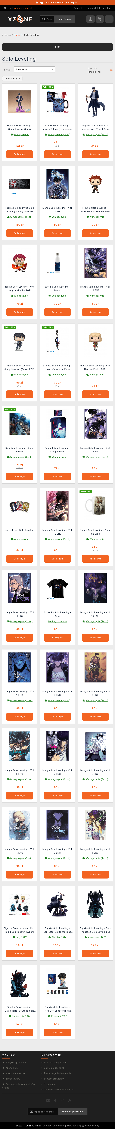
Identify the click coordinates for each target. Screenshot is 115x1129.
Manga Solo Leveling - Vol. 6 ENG (95, 772)
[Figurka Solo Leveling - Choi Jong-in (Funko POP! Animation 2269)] (19, 262)
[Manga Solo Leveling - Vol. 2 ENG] (19, 746)
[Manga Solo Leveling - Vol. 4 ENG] (95, 667)
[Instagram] (62, 1100)
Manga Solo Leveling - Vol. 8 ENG (57, 693)
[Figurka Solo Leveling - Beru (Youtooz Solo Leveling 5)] (95, 904)
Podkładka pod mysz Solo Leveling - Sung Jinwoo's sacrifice (19, 210)
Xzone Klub (105, 8)
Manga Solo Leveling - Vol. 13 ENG (95, 450)
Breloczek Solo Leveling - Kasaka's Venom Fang (57, 367)
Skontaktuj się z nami (55, 1062)
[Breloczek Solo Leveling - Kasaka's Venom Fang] (57, 341)
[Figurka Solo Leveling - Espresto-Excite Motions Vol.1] (57, 904)
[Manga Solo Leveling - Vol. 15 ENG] (57, 183)
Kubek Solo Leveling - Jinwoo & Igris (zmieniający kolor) (57, 127)
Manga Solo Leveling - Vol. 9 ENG (20, 693)
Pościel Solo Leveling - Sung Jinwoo (57, 450)
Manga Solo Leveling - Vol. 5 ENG (20, 851)
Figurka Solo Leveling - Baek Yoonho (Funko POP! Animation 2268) (95, 210)
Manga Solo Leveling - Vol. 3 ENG (57, 851)
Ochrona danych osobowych (59, 1089)
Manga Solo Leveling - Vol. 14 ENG (95, 288)
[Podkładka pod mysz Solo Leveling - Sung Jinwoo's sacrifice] (19, 183)
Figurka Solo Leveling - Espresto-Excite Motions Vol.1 (57, 930)
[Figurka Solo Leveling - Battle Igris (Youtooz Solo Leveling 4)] (19, 983)
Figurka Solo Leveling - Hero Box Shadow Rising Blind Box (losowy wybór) (57, 1009)
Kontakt (78, 8)
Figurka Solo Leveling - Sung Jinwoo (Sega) (19, 127)
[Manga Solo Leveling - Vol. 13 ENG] (95, 424)
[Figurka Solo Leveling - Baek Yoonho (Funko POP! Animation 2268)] (95, 183)
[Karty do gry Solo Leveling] (19, 506)
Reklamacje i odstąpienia (57, 1073)
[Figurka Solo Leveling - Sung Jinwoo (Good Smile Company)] (95, 101)
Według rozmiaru (57, 621)
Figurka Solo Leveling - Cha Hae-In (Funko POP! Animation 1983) (95, 367)
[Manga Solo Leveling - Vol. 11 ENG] (19, 588)
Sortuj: (7, 70)
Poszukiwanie (64, 19)
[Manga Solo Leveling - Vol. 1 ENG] (95, 825)
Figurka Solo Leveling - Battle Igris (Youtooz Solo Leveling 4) (19, 1009)
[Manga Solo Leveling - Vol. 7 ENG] (57, 746)
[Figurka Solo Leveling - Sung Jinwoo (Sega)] (19, 101)
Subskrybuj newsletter (73, 1111)
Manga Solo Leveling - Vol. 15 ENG (57, 210)
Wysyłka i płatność (16, 1062)
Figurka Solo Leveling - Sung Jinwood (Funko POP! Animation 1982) (19, 367)
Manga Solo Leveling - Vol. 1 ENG (95, 851)
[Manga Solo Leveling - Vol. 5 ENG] (19, 825)
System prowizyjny (54, 1079)
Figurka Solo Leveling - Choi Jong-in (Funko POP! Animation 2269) (19, 288)
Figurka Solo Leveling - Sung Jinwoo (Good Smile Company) (95, 127)
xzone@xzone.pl (19, 8)
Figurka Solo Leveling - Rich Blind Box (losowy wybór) (19, 930)
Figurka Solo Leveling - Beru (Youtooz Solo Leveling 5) (95, 930)
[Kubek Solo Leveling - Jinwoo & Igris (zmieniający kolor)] (57, 101)
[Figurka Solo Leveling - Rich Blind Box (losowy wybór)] (19, 904)
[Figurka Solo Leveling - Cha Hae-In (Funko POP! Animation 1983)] (95, 341)
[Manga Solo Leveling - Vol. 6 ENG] (95, 746)
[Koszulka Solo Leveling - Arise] (57, 588)
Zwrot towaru (13, 1079)
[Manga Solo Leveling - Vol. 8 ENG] (57, 667)
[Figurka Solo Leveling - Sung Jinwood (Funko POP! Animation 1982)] (19, 341)
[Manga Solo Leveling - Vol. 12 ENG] (57, 506)
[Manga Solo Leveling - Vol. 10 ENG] (95, 588)
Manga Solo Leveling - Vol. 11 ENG (20, 614)
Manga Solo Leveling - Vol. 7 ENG (57, 772)
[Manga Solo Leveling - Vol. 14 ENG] (95, 262)
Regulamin (50, 1084)
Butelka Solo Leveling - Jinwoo (57, 288)
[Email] (48, 1100)
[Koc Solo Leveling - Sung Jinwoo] (19, 424)
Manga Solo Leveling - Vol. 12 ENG (57, 532)
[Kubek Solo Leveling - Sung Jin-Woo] (95, 506)
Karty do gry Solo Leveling (19, 530)
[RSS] (69, 1100)
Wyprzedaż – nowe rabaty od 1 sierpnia (59, 2)
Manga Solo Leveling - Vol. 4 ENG (95, 693)
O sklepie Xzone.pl (54, 1068)
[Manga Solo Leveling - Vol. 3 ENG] (57, 825)
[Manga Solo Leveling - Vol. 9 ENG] (19, 667)
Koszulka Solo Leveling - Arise (57, 614)
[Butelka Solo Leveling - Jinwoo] (57, 262)
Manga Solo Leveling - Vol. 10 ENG (95, 614)
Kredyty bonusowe (16, 1073)
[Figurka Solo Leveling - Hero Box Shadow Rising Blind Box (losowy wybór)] (57, 983)
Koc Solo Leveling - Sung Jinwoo (20, 450)
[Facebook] (55, 1100)
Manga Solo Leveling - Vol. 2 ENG (20, 772)
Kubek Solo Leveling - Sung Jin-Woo (95, 532)
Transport (90, 8)
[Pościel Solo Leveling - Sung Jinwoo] (57, 424)
